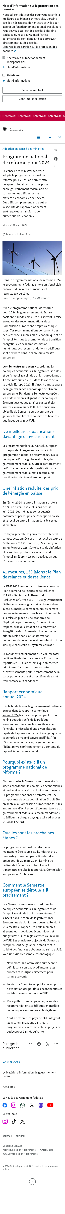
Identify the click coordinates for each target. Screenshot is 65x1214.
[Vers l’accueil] (12, 132)
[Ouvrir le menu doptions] (56, 167)
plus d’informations (18, 67)
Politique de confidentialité (19, 1150)
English (20, 1136)
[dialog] (32, 55)
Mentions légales (12, 1146)
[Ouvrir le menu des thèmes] (50, 137)
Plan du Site (46, 1150)
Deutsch (7, 1136)
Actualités (8, 1087)
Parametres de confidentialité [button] (20, 1154)
